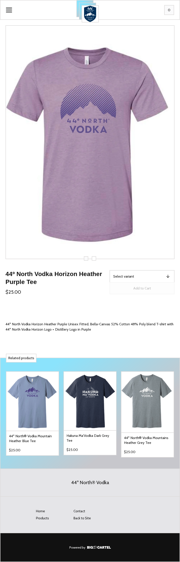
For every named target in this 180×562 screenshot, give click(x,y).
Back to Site (82, 518)
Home (40, 511)
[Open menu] (9, 10)
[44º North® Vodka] (90, 13)
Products (42, 518)
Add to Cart (142, 288)
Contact (79, 511)
